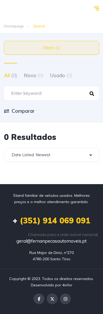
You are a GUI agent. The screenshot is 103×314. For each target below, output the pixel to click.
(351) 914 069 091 (51, 220)
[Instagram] (65, 298)
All (10, 75)
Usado (61, 75)
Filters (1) (51, 47)
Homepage (14, 26)
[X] (52, 298)
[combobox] (51, 155)
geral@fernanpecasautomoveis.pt (51, 241)
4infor (67, 285)
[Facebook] (39, 298)
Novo (34, 75)
